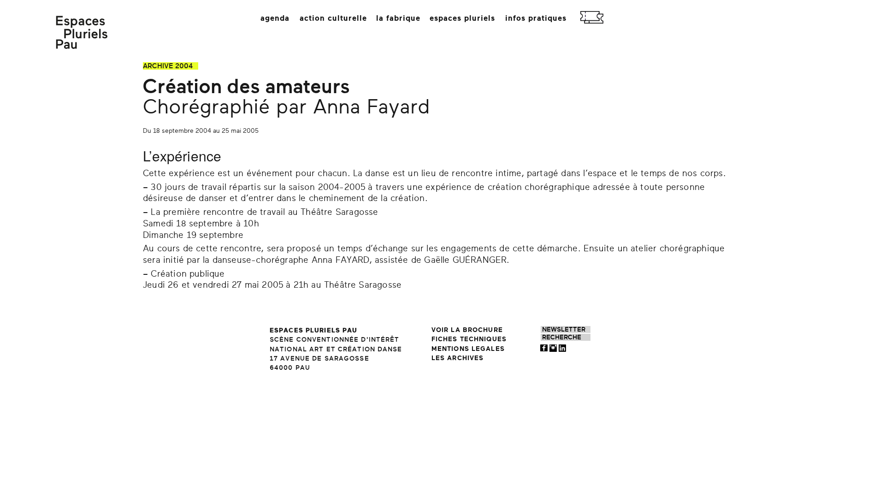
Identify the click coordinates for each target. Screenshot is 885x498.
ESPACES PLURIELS (462, 18)
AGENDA (274, 18)
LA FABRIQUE (398, 18)
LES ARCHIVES (457, 358)
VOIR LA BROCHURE (467, 329)
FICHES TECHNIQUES (469, 339)
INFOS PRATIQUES (535, 18)
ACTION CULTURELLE (333, 18)
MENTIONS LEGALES (468, 348)
